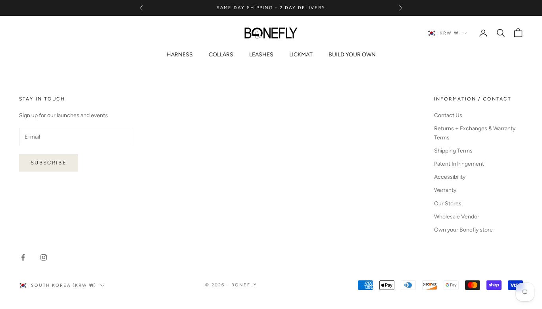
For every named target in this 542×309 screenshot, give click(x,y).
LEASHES (261, 54)
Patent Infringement (459, 163)
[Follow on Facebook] (23, 257)
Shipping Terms (453, 150)
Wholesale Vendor (456, 216)
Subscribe (49, 163)
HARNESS (180, 54)
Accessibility (449, 177)
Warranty (445, 190)
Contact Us (448, 115)
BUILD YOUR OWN (352, 54)
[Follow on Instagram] (44, 257)
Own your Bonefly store (463, 229)
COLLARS (221, 54)
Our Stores (447, 203)
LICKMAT (301, 54)
